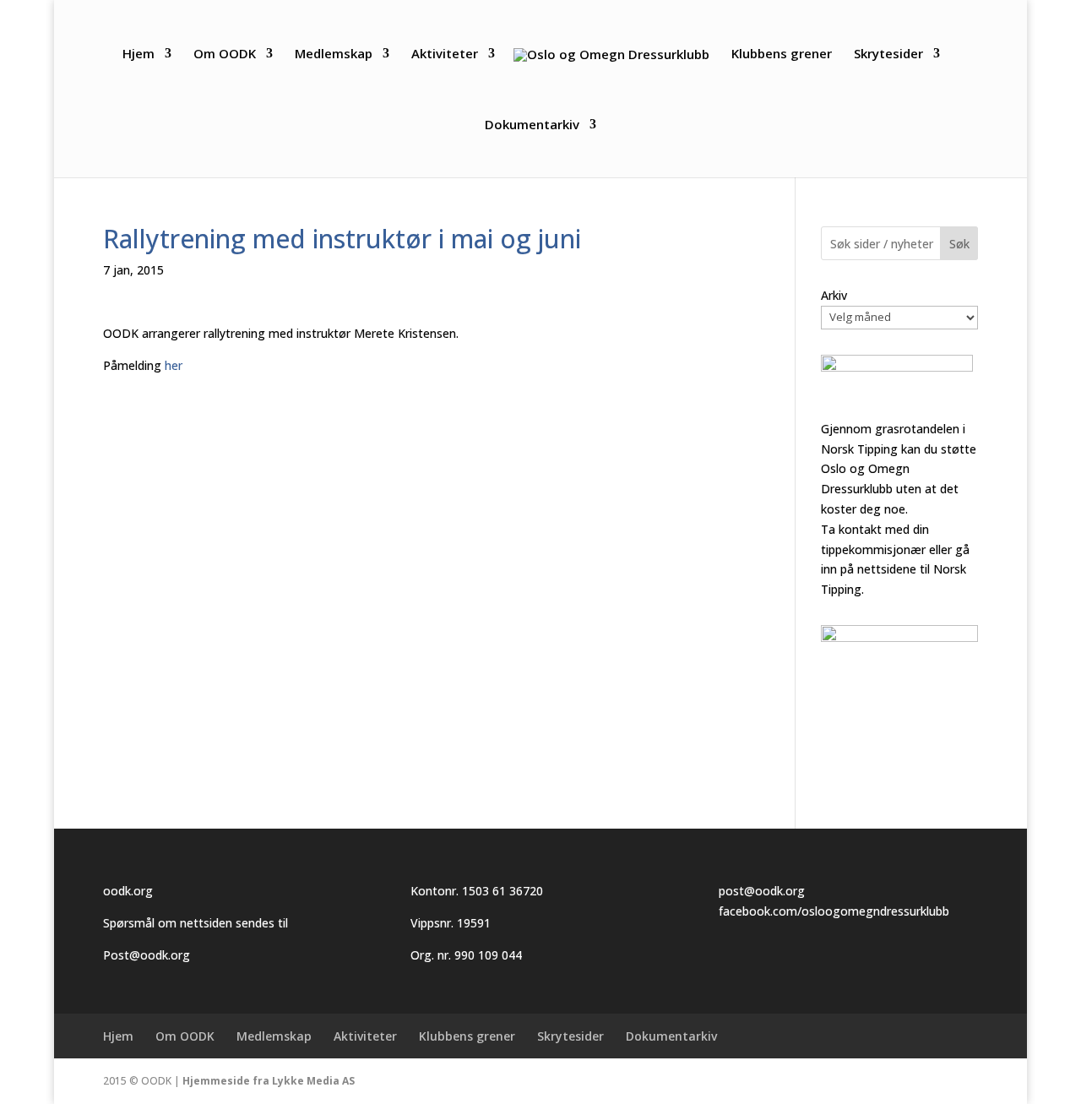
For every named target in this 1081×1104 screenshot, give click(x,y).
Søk (959, 244)
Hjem (138, 54)
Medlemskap (333, 54)
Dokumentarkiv (532, 125)
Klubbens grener (781, 54)
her (173, 365)
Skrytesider (888, 54)
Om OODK (224, 54)
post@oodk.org (762, 891)
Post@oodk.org (146, 955)
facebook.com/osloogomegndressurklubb (834, 911)
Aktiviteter (444, 54)
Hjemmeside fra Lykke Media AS (268, 1081)
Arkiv (834, 295)
